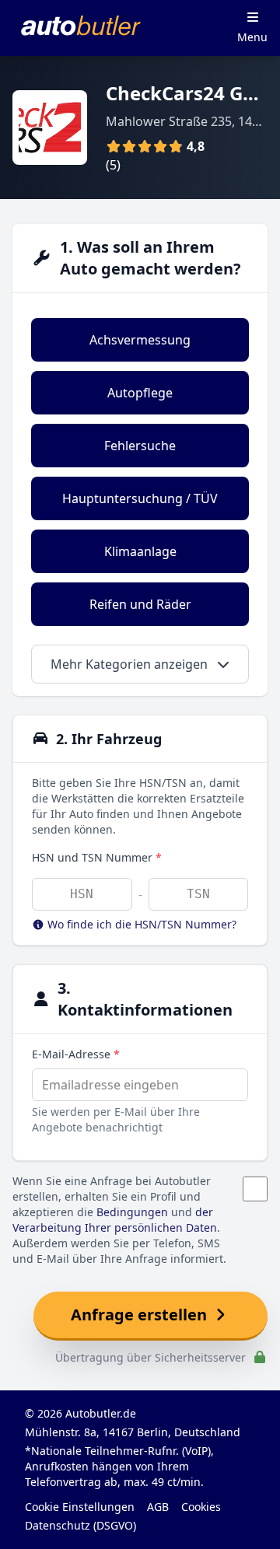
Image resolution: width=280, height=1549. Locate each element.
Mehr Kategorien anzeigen (131, 664)
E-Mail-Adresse (76, 1054)
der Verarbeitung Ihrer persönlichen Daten (114, 1220)
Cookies (201, 1506)
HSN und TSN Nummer (97, 857)
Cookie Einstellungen (80, 1506)
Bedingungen (132, 1212)
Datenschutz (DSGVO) (80, 1525)
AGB (158, 1506)
